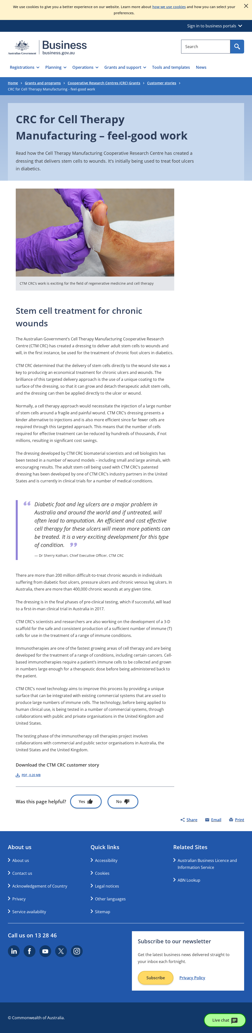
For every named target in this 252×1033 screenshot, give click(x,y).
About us (20, 860)
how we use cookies (169, 6)
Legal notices (107, 886)
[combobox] (205, 46)
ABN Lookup (189, 880)
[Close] (246, 6)
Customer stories (161, 83)
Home (13, 83)
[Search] (237, 46)
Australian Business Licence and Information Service (207, 864)
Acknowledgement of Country (39, 886)
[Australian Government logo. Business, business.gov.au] (47, 47)
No (119, 801)
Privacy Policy (192, 977)
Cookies (102, 873)
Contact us (22, 873)
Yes (82, 801)
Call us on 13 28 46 (32, 935)
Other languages (110, 899)
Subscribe (155, 977)
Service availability (29, 911)
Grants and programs (43, 83)
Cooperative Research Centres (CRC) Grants (104, 83)
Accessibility (106, 860)
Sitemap (102, 911)
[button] (24, 67)
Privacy (19, 899)
